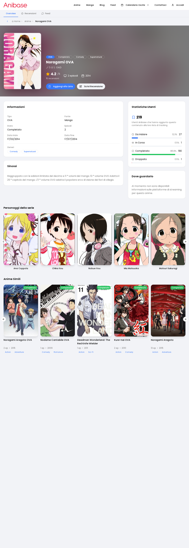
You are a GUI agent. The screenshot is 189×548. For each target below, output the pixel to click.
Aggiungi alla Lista (63, 86)
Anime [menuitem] (77, 5)
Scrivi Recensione (93, 86)
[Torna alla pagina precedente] (7, 21)
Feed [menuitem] (113, 5)
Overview (11, 13)
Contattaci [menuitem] (160, 5)
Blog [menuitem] (102, 5)
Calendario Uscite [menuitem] (135, 5)
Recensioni (30, 13)
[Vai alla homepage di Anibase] (15, 5)
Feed (47, 13)
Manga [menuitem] (90, 5)
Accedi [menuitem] (180, 5)
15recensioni (52, 78)
